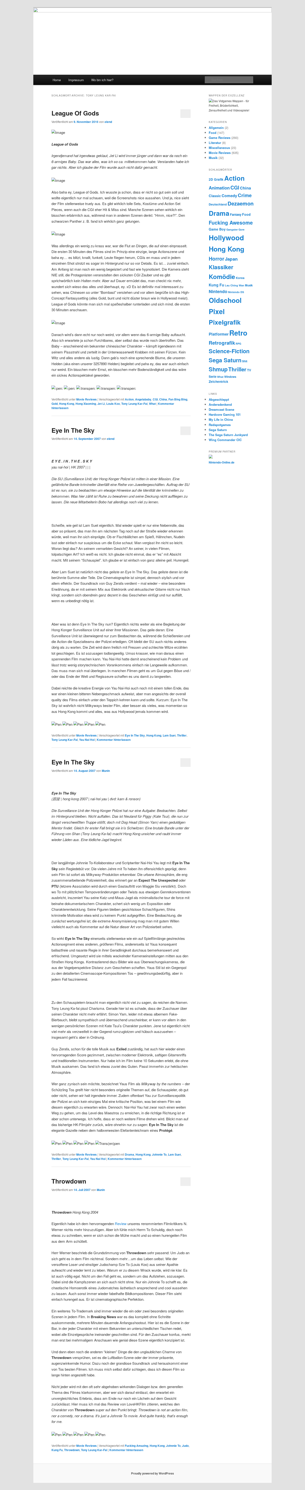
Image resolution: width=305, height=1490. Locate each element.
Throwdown (68, 1181)
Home (57, 80)
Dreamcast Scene (221, 409)
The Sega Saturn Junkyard (228, 434)
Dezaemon (241, 203)
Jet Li (101, 403)
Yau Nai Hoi (87, 739)
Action (129, 399)
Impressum (76, 80)
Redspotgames (220, 424)
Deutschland (218, 204)
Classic (215, 195)
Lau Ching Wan (234, 285)
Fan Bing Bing (177, 399)
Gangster (232, 229)
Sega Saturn (225, 360)
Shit (244, 361)
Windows (230, 377)
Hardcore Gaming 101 (225, 414)
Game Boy (217, 229)
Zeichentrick (218, 381)
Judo (185, 1445)
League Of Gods (75, 113)
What (152, 403)
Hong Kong (66, 403)
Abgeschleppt (219, 399)
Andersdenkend (220, 404)
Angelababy (143, 399)
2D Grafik (216, 179)
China (163, 399)
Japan (231, 259)
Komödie (222, 276)
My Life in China (221, 419)
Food (212, 132)
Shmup (218, 369)
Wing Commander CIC (225, 439)
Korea (240, 278)
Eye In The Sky (72, 430)
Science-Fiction (229, 351)
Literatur (215, 142)
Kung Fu (57, 1450)
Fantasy (235, 214)
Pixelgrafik (225, 321)
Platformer (219, 334)
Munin (106, 771)
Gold (54, 403)
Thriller (182, 735)
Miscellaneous (219, 147)
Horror (216, 258)
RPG (238, 343)
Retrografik (222, 342)
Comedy (229, 195)
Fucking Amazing (136, 1445)
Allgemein (216, 127)
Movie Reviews (86, 399)
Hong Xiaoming (86, 403)
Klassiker (221, 267)
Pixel (217, 311)
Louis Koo (113, 403)
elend (108, 122)
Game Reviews (219, 137)
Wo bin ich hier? (102, 80)
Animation (219, 187)
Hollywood (226, 237)
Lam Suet (169, 735)
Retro (238, 333)
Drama (129, 1154)
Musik (213, 157)
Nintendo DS (236, 292)
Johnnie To (159, 1154)
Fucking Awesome (231, 222)
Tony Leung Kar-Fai (134, 403)
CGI (155, 399)
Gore (241, 229)
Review (121, 1223)
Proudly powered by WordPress (152, 1473)
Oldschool (225, 300)
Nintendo (218, 291)
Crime (245, 195)
